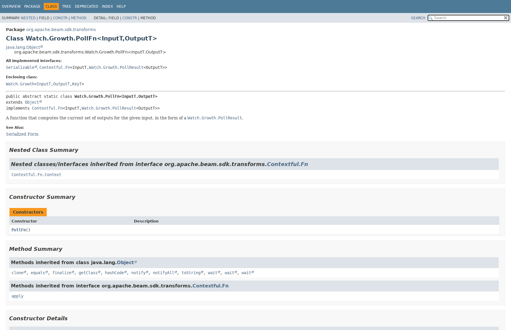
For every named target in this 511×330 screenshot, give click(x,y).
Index (107, 6)
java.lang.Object (23, 47)
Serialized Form (22, 134)
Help (121, 6)
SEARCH (418, 18)
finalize (61, 272)
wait (212, 272)
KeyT (77, 84)
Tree (66, 6)
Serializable (20, 67)
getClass (88, 272)
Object (32, 102)
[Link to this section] (82, 150)
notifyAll (163, 272)
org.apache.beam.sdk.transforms (61, 29)
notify (138, 272)
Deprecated (86, 6)
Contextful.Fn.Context (36, 174)
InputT (44, 84)
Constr (60, 18)
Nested (28, 18)
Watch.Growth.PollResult (116, 67)
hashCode (114, 272)
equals (38, 272)
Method (78, 18)
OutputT (61, 84)
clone (17, 272)
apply (17, 296)
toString (191, 272)
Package (32, 6)
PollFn (19, 229)
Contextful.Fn (54, 67)
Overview (11, 6)
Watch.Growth (20, 84)
